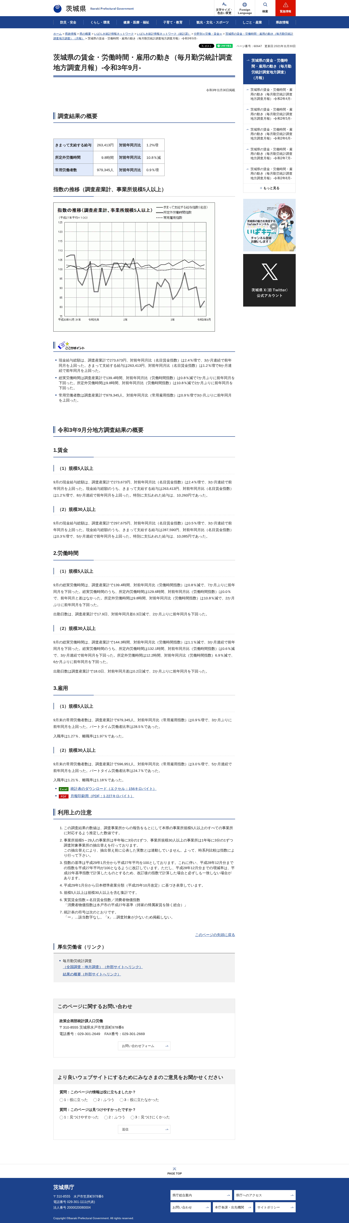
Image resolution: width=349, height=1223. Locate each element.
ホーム (57, 33)
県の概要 (85, 33)
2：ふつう (106, 1100)
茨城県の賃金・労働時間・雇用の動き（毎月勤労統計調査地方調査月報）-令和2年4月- (271, 94)
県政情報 (70, 33)
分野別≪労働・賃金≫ (208, 33)
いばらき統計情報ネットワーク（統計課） (164, 33)
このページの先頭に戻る (215, 935)
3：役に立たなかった (141, 1100)
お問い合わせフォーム (138, 1046)
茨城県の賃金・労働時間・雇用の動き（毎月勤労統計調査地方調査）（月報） (271, 69)
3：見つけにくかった (152, 1117)
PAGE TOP (174, 1173)
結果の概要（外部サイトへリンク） (92, 974)
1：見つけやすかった (81, 1117)
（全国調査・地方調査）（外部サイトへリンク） (103, 967)
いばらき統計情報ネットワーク (114, 33)
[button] (245, 8)
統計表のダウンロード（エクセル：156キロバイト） (113, 789)
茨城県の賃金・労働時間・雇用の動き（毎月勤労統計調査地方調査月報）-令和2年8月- (271, 173)
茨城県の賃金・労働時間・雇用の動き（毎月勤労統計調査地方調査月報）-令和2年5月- (271, 114)
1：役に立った (76, 1100)
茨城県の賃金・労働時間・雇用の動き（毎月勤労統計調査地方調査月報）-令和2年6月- (271, 134)
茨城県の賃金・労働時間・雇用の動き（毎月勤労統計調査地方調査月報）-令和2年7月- (271, 154)
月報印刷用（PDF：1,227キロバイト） (102, 796)
